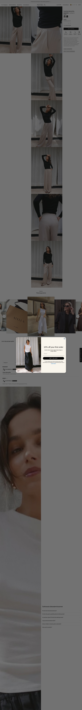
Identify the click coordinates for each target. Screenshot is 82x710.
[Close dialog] (64, 338)
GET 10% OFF (53, 358)
